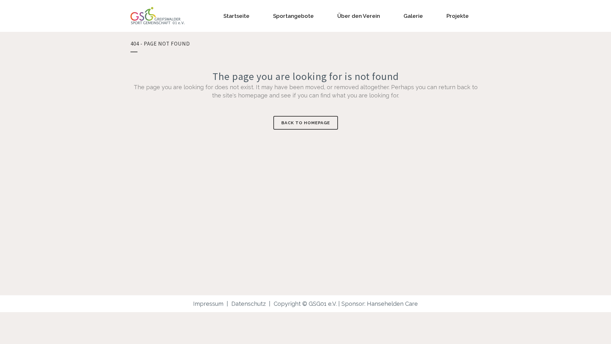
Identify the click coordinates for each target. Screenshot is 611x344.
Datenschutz (248, 303)
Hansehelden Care (392, 303)
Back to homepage (305, 122)
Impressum (208, 303)
